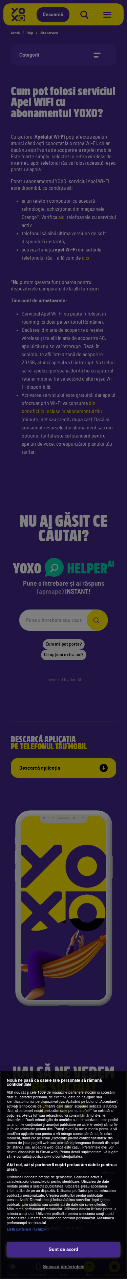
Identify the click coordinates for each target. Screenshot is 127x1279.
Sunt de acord (63, 1249)
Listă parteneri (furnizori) (27, 1229)
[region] (63, 1175)
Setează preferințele (63, 1266)
